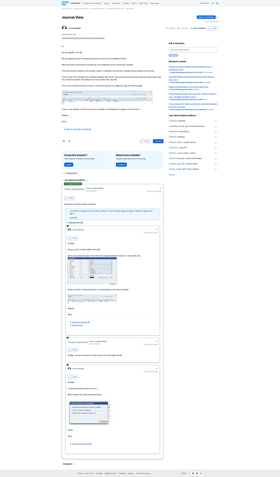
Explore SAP (204, 3)
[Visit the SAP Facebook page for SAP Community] (189, 473)
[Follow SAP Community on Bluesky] (193, 473)
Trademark (122, 473)
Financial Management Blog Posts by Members (188, 109)
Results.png (76, 325)
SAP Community (66, 8)
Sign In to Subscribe (206, 17)
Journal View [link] (129, 8)
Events (134, 3)
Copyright (99, 473)
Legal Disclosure (110, 473)
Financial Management (98, 8)
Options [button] (217, 17)
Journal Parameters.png (81, 444)
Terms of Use (89, 473)
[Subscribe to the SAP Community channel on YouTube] (197, 473)
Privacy (80, 473)
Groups (106, 3)
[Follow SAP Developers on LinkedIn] (201, 473)
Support (131, 473)
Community (75, 3)
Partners (126, 3)
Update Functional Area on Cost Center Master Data (188, 87)
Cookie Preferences (143, 473)
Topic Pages (154, 3)
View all (172, 175)
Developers (116, 3)
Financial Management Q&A (115, 8)
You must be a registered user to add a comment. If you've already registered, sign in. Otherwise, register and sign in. (111, 212)
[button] (209, 28)
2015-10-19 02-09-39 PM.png (77, 129)
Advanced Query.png (80, 322)
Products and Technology (92, 3)
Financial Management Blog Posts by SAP (186, 72)
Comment (158, 141)
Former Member (75, 28)
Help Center (143, 3)
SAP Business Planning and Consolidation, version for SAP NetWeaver (83, 38)
